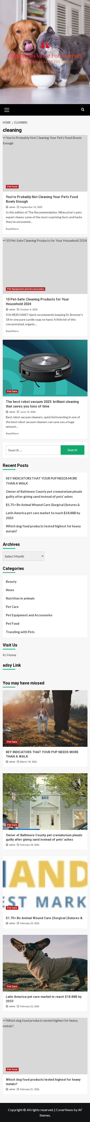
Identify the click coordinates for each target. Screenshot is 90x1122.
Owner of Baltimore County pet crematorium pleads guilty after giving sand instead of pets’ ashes (44, 494)
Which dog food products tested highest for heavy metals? (43, 528)
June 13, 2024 (27, 412)
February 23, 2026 (29, 923)
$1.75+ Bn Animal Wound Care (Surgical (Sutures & (43, 505)
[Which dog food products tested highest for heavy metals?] (45, 1046)
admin (12, 207)
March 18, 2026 (28, 761)
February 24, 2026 (29, 845)
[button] (7, 109)
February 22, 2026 (29, 1006)
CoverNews (64, 1110)
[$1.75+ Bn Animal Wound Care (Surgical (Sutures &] (45, 884)
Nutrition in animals (20, 598)
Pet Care (12, 391)
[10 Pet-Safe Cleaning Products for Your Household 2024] (45, 265)
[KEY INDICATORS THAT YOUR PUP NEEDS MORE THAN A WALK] (45, 718)
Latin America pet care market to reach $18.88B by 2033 (43, 515)
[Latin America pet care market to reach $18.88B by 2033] (45, 963)
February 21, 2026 (29, 1089)
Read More (12, 228)
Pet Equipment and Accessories (25, 289)
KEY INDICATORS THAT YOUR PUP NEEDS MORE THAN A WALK (41, 480)
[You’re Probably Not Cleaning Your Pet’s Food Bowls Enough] (45, 163)
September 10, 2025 (31, 207)
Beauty (11, 581)
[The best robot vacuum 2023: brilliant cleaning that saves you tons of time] (45, 368)
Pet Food (12, 186)
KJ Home (9, 655)
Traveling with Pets (20, 632)
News (10, 590)
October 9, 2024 (28, 309)
